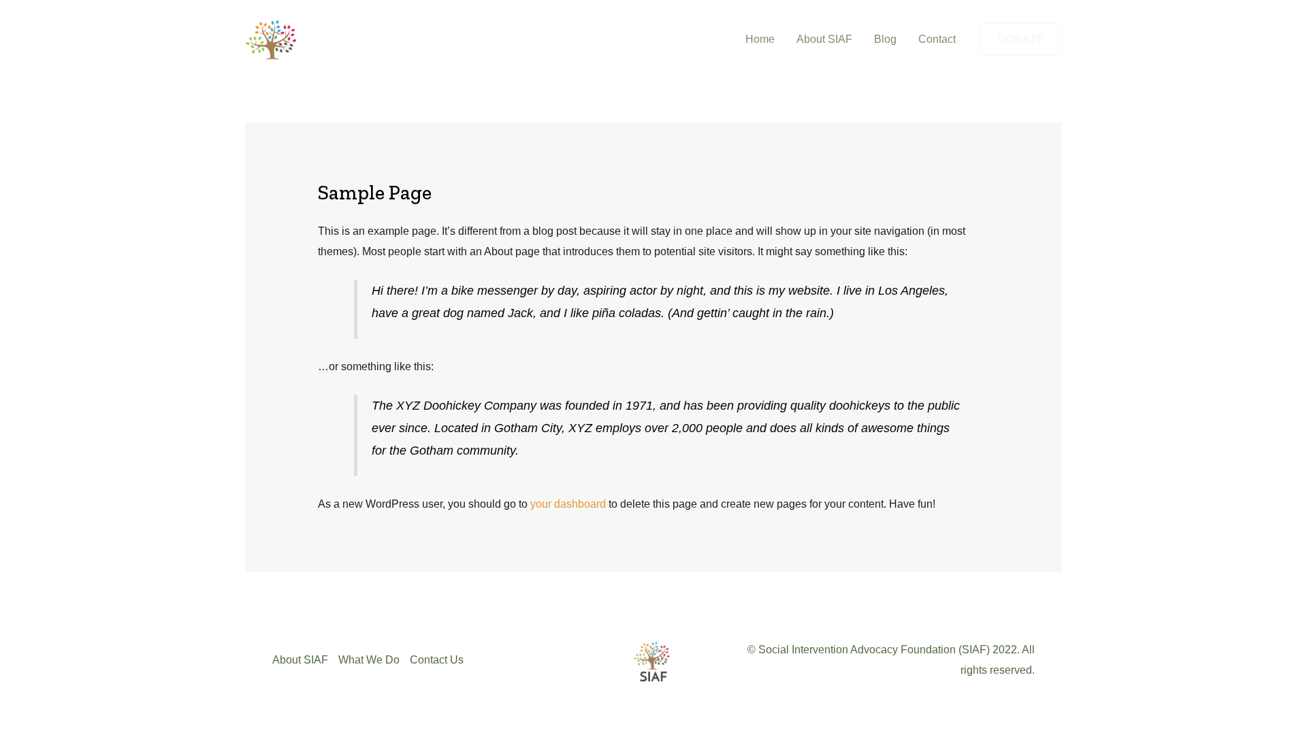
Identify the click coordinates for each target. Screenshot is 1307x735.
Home (760, 39)
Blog (885, 39)
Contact (937, 39)
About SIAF (824, 39)
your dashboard (568, 504)
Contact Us (437, 660)
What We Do (369, 660)
